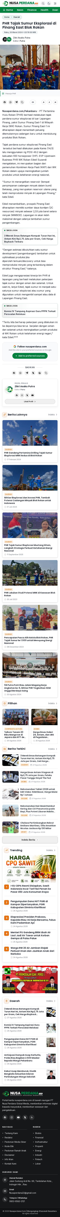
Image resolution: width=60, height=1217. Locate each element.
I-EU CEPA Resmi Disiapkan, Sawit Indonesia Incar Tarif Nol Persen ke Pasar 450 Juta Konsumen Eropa (31, 888)
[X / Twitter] (25, 1117)
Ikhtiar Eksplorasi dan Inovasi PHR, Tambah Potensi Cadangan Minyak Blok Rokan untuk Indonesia (27, 500)
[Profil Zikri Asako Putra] (9, 389)
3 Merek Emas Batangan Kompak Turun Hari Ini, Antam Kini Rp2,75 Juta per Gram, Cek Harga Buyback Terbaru (30, 238)
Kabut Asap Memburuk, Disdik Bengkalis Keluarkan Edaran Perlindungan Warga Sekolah (20, 1074)
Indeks (51, 414)
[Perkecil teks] (43, 102)
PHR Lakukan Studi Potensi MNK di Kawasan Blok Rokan (29, 594)
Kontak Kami (10, 1163)
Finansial (39, 1137)
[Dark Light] (49, 3)
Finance (32, 9)
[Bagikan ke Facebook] (4, 102)
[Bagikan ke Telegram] (16, 102)
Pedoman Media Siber (15, 1142)
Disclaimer (9, 1155)
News (20, 9)
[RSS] (31, 1117)
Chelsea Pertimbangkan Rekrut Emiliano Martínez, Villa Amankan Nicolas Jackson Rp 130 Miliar (38, 825)
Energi (38, 1150)
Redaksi (8, 1137)
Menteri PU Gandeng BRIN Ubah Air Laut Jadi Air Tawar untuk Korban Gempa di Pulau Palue (31, 935)
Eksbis (36, 729)
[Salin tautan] (22, 102)
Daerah (17, 17)
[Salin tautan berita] (46, 373)
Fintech (38, 1159)
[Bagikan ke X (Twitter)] (33, 373)
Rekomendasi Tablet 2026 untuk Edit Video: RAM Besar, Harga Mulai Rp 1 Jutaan (38, 792)
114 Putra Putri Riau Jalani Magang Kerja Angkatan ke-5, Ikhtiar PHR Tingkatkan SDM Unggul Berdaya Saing (27, 688)
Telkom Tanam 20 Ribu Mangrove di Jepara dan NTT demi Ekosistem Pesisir (15, 736)
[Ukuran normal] (49, 102)
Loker (38, 1163)
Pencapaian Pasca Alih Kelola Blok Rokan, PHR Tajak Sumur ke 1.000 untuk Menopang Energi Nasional (28, 640)
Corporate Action (13, 729)
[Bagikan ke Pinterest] (39, 373)
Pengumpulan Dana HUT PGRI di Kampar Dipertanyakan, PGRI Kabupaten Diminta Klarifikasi (29, 904)
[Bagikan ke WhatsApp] (10, 102)
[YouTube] (32, 395)
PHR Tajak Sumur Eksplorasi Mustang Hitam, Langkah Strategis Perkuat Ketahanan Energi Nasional (28, 548)
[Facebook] (17, 395)
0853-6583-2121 (17, 1201)
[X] (27, 395)
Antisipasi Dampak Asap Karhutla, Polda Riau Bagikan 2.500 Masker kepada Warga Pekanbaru (22, 1058)
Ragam (24, 798)
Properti (39, 1146)
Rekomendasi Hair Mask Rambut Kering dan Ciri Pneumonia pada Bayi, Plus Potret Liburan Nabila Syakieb (37, 810)
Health (44, 9)
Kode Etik (9, 1146)
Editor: (19, 41)
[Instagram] (22, 395)
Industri (38, 1155)
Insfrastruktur (41, 1142)
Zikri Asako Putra (21, 37)
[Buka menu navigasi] (55, 3)
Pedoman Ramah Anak (15, 1150)
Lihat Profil (28, 401)
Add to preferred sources (31, 356)
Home (6, 17)
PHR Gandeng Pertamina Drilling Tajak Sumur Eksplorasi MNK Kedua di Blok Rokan (28, 454)
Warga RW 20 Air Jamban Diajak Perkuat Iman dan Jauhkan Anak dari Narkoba (32, 950)
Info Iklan (9, 1159)
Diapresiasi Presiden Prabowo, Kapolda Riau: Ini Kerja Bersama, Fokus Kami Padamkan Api (33, 919)
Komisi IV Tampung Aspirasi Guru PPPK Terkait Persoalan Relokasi (29, 313)
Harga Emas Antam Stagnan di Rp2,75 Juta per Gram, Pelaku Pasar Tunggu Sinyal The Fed (36, 775)
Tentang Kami (11, 1133)
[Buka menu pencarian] (43, 3)
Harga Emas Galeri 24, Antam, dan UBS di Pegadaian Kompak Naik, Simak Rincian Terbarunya (44, 737)
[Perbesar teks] (55, 102)
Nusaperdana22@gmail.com (22, 1193)
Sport (24, 832)
